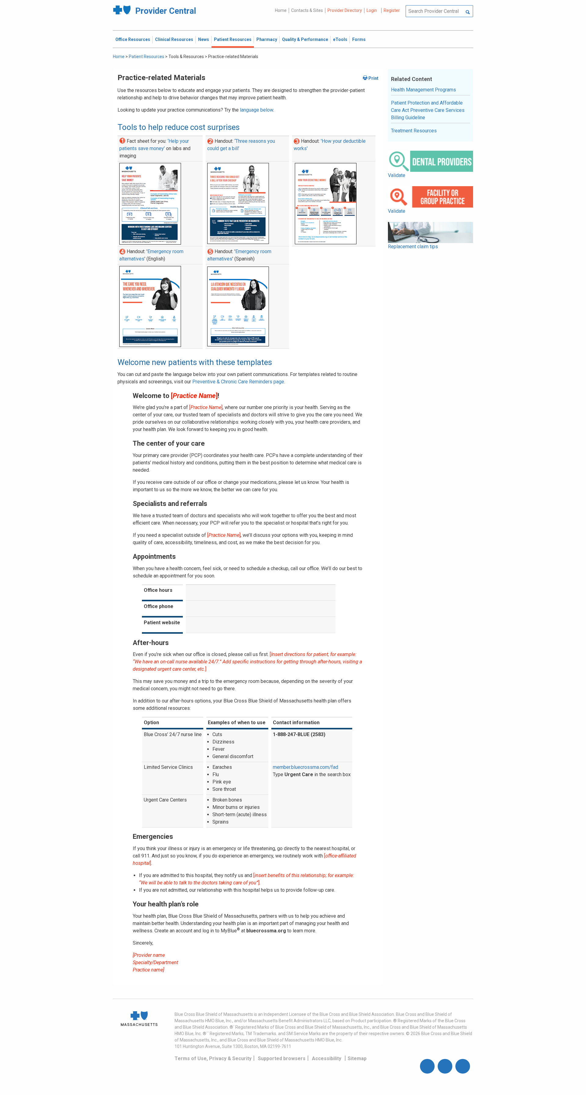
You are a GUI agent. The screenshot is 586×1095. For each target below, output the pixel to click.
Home (281, 10)
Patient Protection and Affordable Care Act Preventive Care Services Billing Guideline (428, 110)
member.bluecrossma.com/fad (305, 767)
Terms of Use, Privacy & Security (213, 1058)
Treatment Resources (414, 131)
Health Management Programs (423, 90)
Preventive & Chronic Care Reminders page (238, 382)
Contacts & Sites (307, 10)
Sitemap (357, 1058)
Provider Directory (344, 10)
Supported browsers (282, 1058)
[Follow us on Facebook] (427, 1066)
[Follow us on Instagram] (445, 1066)
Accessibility (326, 1058)
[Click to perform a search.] (467, 12)
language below (256, 110)
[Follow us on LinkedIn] (462, 1066)
